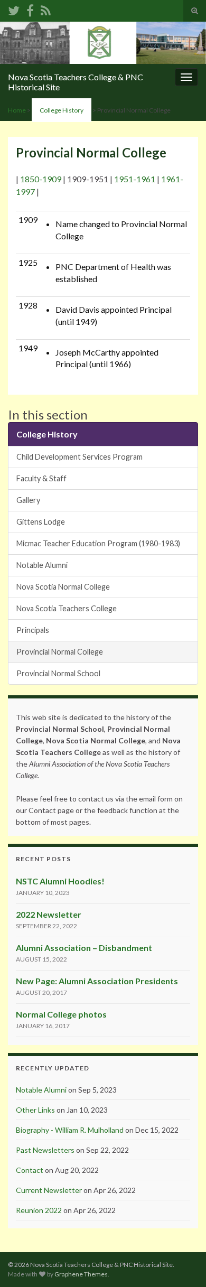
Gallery (28, 500)
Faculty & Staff (41, 478)
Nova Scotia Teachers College (66, 608)
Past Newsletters (45, 1149)
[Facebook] (30, 8)
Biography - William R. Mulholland (70, 1129)
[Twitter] (14, 8)
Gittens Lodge (40, 521)
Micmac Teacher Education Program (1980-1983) (98, 543)
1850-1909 (40, 179)
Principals (32, 630)
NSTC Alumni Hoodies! (60, 881)
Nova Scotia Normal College (63, 586)
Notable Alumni (42, 565)
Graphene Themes (81, 1274)
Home (17, 110)
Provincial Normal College (59, 651)
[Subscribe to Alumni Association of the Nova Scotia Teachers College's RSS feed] (46, 8)
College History (61, 110)
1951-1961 (134, 179)
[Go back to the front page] (103, 43)
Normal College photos (61, 1014)
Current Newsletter (49, 1190)
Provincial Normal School (58, 673)
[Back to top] (182, 1263)
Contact (29, 1169)
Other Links (35, 1109)
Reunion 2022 (39, 1210)
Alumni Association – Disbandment (84, 948)
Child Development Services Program (79, 456)
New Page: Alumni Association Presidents (97, 981)
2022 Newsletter (48, 914)
